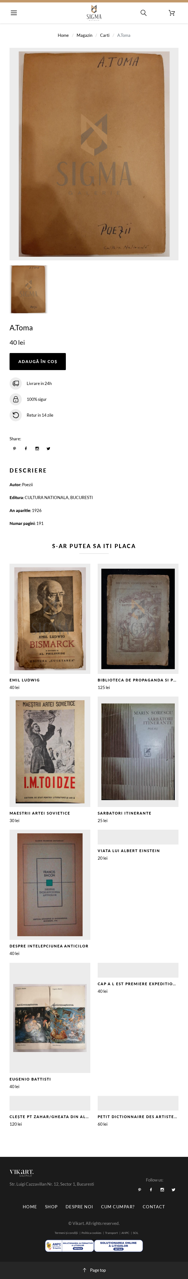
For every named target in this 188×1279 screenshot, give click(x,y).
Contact (154, 1206)
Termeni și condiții (66, 1233)
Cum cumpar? (118, 1206)
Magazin (84, 35)
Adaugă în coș (37, 361)
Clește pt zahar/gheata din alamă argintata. (67, 1116)
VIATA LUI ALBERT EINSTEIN (129, 850)
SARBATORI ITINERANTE (125, 813)
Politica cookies (91, 1233)
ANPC (125, 1233)
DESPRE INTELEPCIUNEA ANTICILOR (49, 946)
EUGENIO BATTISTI (30, 1079)
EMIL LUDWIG (25, 680)
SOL (135, 1233)
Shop (51, 1206)
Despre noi (79, 1206)
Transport (111, 1233)
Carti (104, 35)
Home (63, 35)
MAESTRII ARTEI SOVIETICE (40, 813)
